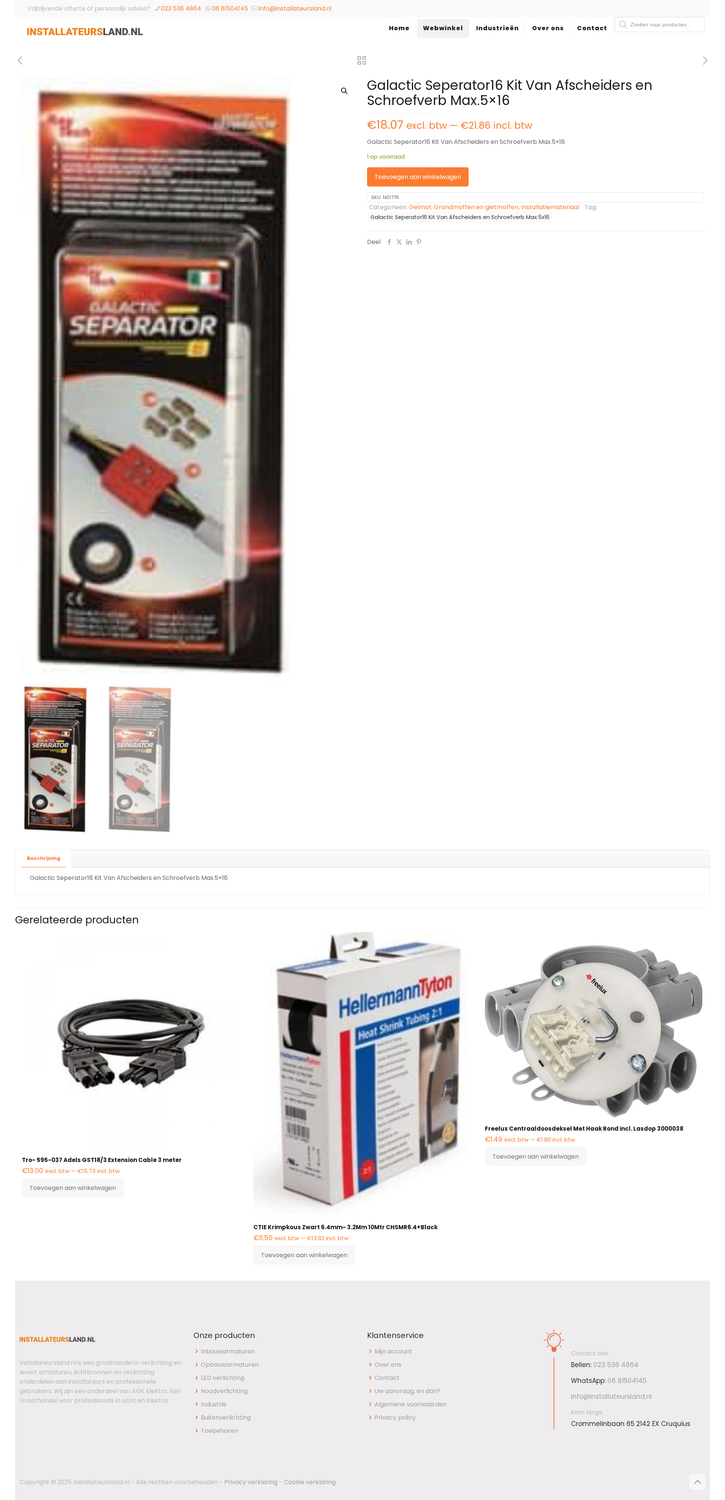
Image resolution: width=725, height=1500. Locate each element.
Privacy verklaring (251, 1482)
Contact (387, 1377)
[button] (344, 91)
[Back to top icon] (697, 1482)
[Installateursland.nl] (85, 36)
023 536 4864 (181, 8)
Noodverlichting (224, 1391)
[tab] (43, 858)
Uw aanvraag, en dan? (407, 1391)
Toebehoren (219, 1430)
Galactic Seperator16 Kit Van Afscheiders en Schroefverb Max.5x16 (459, 217)
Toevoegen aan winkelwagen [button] (72, 1188)
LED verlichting (222, 1377)
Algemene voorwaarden (411, 1404)
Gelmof (420, 207)
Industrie (214, 1404)
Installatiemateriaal (550, 207)
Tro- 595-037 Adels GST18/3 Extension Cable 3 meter (102, 1160)
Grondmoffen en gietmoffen (476, 207)
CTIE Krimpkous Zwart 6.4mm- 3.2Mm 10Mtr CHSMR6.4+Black (345, 1227)
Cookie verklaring (310, 1482)
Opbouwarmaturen (230, 1364)
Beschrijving (43, 858)
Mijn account (393, 1351)
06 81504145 (230, 8)
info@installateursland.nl (295, 8)
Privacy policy (395, 1417)
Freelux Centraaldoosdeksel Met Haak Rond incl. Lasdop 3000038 (584, 1129)
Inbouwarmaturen (228, 1351)
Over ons (388, 1364)
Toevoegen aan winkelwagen (418, 177)
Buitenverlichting (226, 1417)
